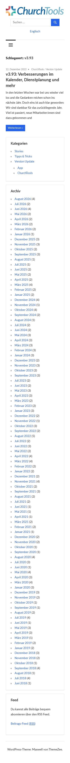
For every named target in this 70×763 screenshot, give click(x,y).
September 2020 (25, 552)
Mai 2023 (21, 390)
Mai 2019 (21, 627)
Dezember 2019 (25, 592)
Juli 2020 (20, 562)
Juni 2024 (21, 330)
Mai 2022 (21, 451)
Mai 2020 (21, 572)
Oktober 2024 (24, 309)
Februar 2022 (23, 466)
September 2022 (25, 431)
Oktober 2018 (24, 663)
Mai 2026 (21, 214)
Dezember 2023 (25, 360)
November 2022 (25, 421)
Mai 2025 (21, 274)
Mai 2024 (21, 335)
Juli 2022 (20, 441)
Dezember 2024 (25, 299)
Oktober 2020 (24, 547)
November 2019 (25, 597)
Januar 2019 (22, 648)
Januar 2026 (22, 234)
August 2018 (23, 673)
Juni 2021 (21, 506)
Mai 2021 (21, 511)
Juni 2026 (21, 209)
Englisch (35, 31)
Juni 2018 (21, 683)
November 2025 (25, 244)
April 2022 (21, 456)
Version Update (54, 69)
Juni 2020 (21, 567)
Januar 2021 (22, 531)
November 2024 (25, 305)
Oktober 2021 (24, 486)
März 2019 (22, 637)
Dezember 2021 (25, 476)
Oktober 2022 (24, 426)
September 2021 (25, 491)
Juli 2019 (20, 617)
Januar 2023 (22, 410)
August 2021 (23, 496)
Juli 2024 (20, 325)
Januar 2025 (22, 294)
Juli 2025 (20, 264)
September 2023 (25, 375)
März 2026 (22, 224)
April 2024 (21, 340)
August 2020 (23, 557)
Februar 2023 (23, 405)
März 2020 (22, 582)
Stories (19, 151)
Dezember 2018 (25, 653)
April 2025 (21, 279)
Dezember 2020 (25, 537)
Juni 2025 (21, 269)
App (20, 168)
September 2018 (25, 668)
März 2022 (22, 461)
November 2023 (25, 365)
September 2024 (25, 315)
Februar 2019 (23, 643)
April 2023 (21, 395)
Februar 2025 (23, 289)
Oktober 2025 (24, 249)
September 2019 (25, 607)
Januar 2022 (22, 471)
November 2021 (25, 481)
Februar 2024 (23, 350)
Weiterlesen (14, 128)
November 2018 (25, 658)
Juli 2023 (20, 380)
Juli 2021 (20, 501)
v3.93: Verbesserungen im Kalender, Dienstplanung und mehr (32, 80)
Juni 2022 (21, 446)
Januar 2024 (22, 355)
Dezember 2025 (25, 239)
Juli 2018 (20, 678)
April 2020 (21, 577)
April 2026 (21, 219)
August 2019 (23, 612)
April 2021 (21, 516)
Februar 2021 (23, 527)
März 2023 (22, 400)
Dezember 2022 (25, 415)
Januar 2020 (22, 587)
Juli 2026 (20, 204)
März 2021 (22, 521)
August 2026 (23, 199)
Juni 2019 (21, 622)
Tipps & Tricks (23, 156)
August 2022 (23, 436)
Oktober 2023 (24, 370)
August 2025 (23, 259)
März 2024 (22, 345)
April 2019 (21, 632)
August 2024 (23, 320)
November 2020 (25, 542)
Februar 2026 (23, 229)
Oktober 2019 (24, 602)
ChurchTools (37, 69)
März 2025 (22, 284)
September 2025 (25, 254)
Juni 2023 (21, 385)
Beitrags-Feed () (23, 723)
